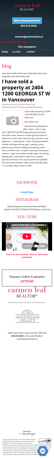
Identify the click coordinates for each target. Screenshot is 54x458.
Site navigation (27, 46)
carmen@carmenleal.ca (29, 36)
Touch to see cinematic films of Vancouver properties (27, 255)
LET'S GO (27, 281)
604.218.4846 (28, 25)
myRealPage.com (27, 434)
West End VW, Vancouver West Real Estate (25, 107)
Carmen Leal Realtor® (27, 6)
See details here (31, 122)
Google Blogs (27, 192)
